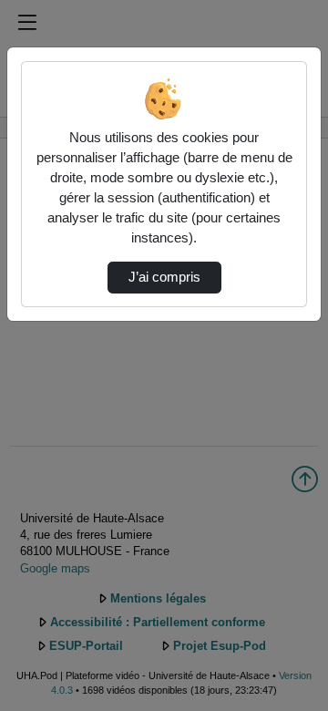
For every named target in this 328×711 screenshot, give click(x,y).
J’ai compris (164, 277)
